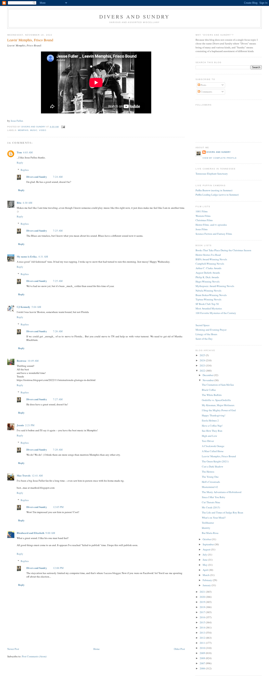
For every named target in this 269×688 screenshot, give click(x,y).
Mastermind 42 (210, 487)
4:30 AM (27, 202)
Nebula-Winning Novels (208, 290)
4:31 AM (43, 256)
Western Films (203, 216)
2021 (203, 591)
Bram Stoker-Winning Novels (211, 295)
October (207, 539)
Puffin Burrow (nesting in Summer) (214, 190)
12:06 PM (58, 568)
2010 (203, 648)
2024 (203, 360)
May (205, 565)
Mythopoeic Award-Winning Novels (215, 286)
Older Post (179, 649)
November (208, 380)
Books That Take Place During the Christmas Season (223, 250)
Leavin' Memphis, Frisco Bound (219, 456)
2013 (203, 632)
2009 (203, 653)
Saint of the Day (204, 338)
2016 (203, 617)
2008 (203, 658)
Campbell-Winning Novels (210, 263)
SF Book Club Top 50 (207, 304)
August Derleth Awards (208, 272)
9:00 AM (50, 533)
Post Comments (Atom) (34, 656)
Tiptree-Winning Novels (208, 299)
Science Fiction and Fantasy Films (214, 233)
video (42, 130)
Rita (19, 202)
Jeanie (20, 425)
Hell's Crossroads (211, 482)
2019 (203, 602)
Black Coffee (209, 390)
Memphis (23, 130)
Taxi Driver (208, 441)
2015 (203, 622)
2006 (203, 668)
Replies (25, 170)
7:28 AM (58, 449)
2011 (203, 643)
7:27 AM (58, 399)
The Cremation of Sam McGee (218, 384)
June (205, 559)
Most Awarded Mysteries (209, 308)
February (208, 580)
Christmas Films (204, 220)
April (206, 570)
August (207, 549)
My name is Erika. (27, 256)
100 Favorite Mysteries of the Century (216, 313)
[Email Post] (62, 127)
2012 (203, 637)
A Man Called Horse (213, 451)
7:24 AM (58, 176)
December (208, 375)
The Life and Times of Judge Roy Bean (222, 512)
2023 (203, 365)
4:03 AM (28, 152)
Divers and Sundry (134, 16)
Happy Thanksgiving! (213, 415)
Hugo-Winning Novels (208, 281)
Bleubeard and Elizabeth (30, 533)
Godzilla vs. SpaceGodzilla (216, 400)
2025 (203, 355)
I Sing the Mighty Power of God (219, 410)
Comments (206, 91)
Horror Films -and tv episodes (211, 224)
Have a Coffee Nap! (212, 425)
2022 (203, 370)
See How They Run (212, 430)
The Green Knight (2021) (215, 461)
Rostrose (21, 360)
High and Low (209, 436)
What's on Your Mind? (214, 517)
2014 (203, 627)
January (207, 585)
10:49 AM (33, 360)
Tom (19, 152)
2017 (203, 612)
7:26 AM (58, 331)
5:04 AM (36, 307)
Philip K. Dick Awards (207, 277)
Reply (20, 162)
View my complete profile (219, 158)
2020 (203, 597)
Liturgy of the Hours (206, 334)
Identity (206, 528)
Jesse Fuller (17, 120)
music (33, 130)
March (206, 575)
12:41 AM (37, 475)
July (205, 554)
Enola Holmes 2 (210, 420)
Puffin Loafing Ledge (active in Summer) (217, 194)
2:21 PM (29, 425)
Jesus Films (202, 229)
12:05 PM (58, 507)
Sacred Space (203, 325)
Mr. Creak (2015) (211, 507)
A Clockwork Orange (213, 446)
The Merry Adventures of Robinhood (221, 492)
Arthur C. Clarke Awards (208, 268)
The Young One (210, 476)
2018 (203, 607)
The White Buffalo (212, 395)
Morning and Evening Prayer (211, 329)
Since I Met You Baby (213, 497)
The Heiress (208, 471)
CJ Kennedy (23, 307)
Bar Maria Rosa (210, 533)
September (208, 544)
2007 (203, 663)
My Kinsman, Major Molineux (218, 405)
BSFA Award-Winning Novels (211, 259)
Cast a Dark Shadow (212, 466)
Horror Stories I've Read (208, 255)
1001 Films (202, 211)
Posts (203, 85)
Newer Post (13, 649)
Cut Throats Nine (211, 502)
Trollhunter (208, 522)
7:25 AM (58, 230)
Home (96, 649)
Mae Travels (24, 475)
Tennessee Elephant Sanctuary (212, 173)
